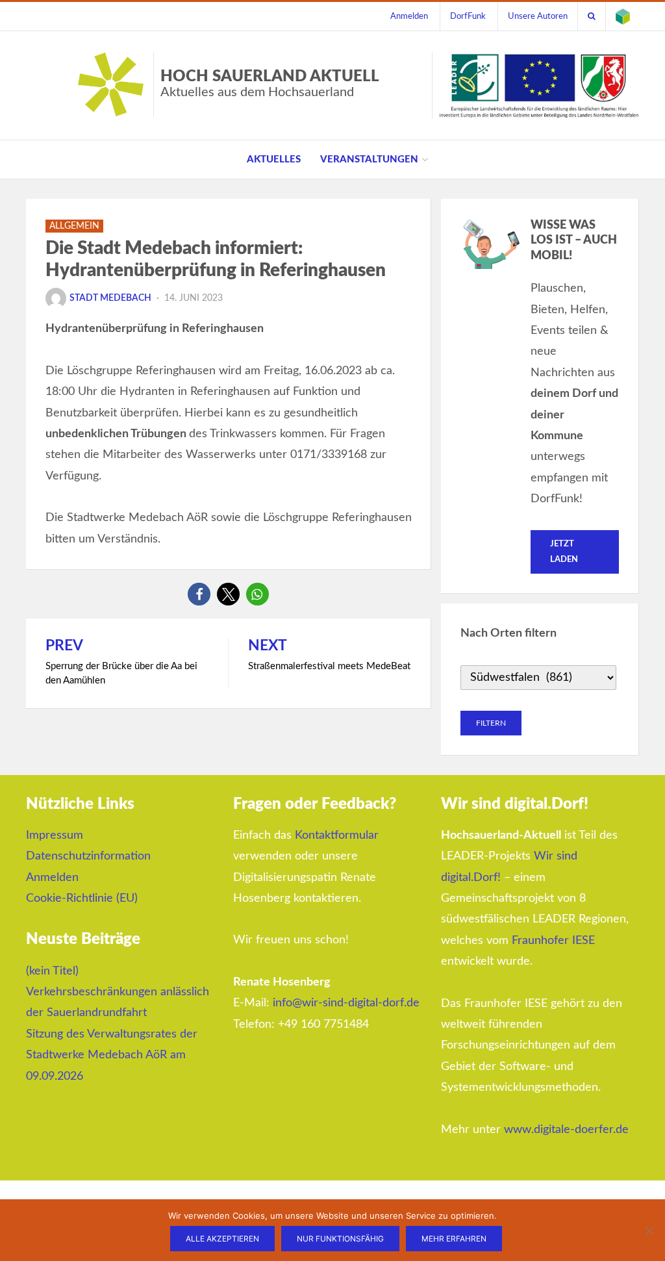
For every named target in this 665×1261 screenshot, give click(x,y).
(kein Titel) (52, 971)
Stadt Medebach (110, 298)
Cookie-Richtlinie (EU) (82, 898)
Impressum (54, 835)
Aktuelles (274, 159)
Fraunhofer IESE (553, 941)
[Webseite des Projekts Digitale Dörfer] (623, 16)
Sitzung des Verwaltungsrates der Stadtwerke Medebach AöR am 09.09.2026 (111, 1055)
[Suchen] (591, 16)
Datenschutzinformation (88, 856)
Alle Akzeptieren (222, 1238)
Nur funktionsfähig (340, 1238)
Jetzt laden (564, 551)
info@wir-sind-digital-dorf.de (346, 1003)
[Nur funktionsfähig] (648, 1230)
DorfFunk (468, 16)
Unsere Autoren (538, 16)
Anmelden (409, 16)
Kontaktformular (337, 835)
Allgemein (74, 226)
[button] (199, 594)
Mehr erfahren (453, 1238)
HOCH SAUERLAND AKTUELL (269, 84)
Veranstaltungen (369, 159)
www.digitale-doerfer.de (566, 1130)
